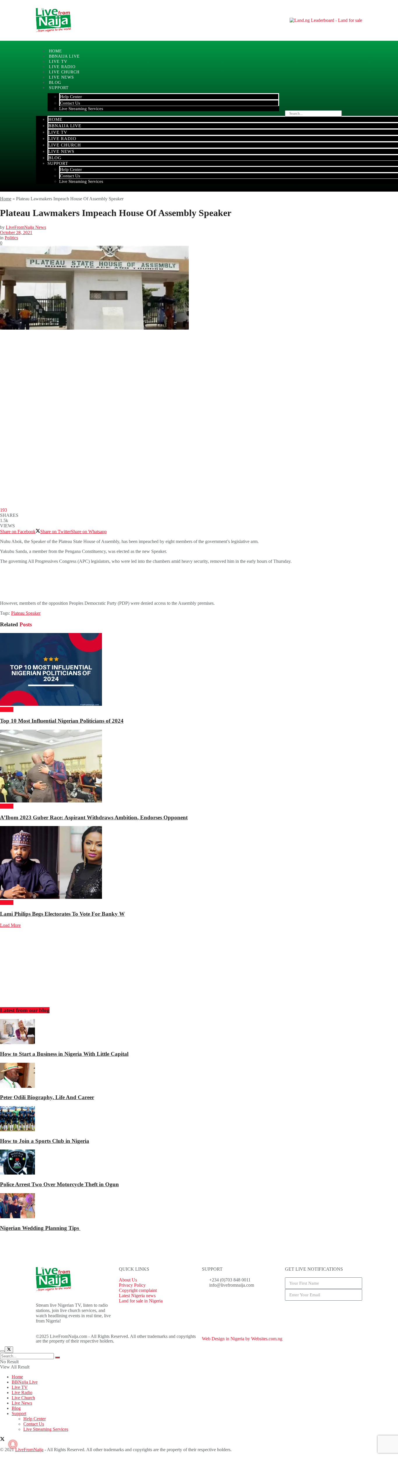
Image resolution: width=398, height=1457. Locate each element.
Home (55, 119)
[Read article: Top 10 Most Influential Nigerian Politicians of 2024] (199, 670)
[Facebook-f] (209, 1301)
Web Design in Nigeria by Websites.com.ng (242, 1338)
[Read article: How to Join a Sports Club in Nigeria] (199, 1119)
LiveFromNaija (29, 1449)
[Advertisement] (106, 582)
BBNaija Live (64, 125)
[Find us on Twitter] (2, 1439)
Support (59, 88)
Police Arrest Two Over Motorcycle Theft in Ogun (59, 1184)
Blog (54, 157)
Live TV (57, 132)
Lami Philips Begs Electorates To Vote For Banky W (62, 914)
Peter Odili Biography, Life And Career (47, 1097)
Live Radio (62, 138)
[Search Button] (57, 1357)
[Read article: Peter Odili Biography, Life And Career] (199, 1076)
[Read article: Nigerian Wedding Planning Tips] (199, 1206)
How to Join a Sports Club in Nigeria (44, 1141)
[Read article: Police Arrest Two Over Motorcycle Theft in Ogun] (199, 1163)
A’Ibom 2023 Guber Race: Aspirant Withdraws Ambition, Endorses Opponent (94, 817)
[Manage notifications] (12, 1444)
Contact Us (70, 103)
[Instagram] (240, 1301)
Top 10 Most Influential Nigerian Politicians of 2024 (62, 721)
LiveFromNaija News (26, 227)
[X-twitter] (225, 1301)
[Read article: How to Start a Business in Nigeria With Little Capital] (199, 1032)
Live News (61, 151)
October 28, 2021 (16, 232)
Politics (11, 237)
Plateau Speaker (25, 613)
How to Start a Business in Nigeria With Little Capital (64, 1054)
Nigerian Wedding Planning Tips (40, 1228)
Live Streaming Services (81, 108)
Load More (10, 925)
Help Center (71, 96)
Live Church (64, 145)
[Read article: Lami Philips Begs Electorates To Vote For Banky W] (199, 863)
